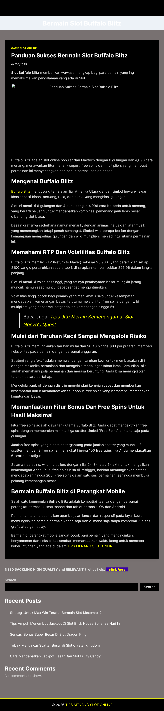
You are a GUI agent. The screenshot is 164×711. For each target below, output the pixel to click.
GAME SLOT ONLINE (24, 48)
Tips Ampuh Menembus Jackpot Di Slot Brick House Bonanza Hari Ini (65, 623)
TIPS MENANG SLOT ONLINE (88, 705)
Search (10, 580)
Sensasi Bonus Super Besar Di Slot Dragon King (48, 634)
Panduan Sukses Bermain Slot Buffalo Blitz (69, 55)
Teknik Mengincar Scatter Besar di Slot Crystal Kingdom (55, 645)
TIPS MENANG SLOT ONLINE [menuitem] (91, 546)
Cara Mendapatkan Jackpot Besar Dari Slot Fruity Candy (55, 656)
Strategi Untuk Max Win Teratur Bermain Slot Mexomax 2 (56, 613)
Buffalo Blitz (20, 191)
